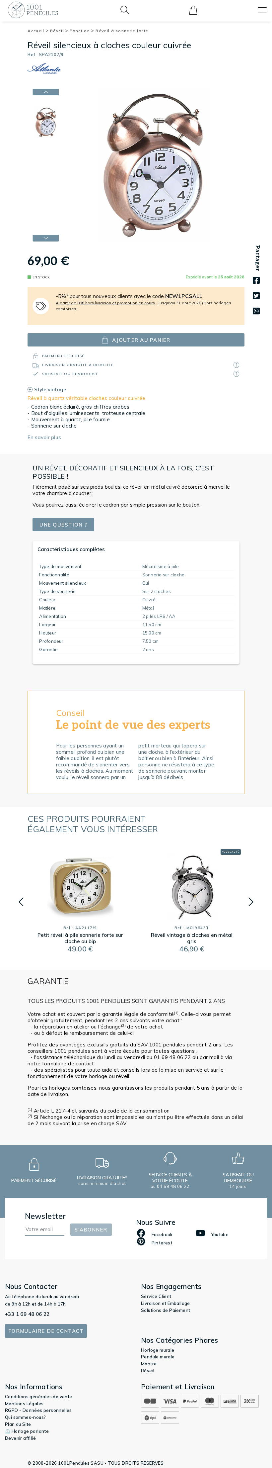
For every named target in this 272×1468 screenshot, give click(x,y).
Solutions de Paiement (165, 1310)
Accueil (36, 30)
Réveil (57, 30)
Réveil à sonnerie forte (122, 30)
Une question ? (63, 525)
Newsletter (45, 1216)
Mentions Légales (24, 1403)
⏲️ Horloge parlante (27, 1431)
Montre (149, 1363)
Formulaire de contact (46, 1331)
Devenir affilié (20, 1438)
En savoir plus (44, 437)
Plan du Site (18, 1424)
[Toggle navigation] (262, 10)
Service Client (156, 1296)
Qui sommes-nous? (25, 1417)
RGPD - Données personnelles (38, 1410)
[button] (21, 902)
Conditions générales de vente (38, 1396)
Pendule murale (158, 1356)
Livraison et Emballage (165, 1303)
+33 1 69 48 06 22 (27, 1314)
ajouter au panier (141, 340)
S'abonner (91, 1229)
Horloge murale (157, 1350)
